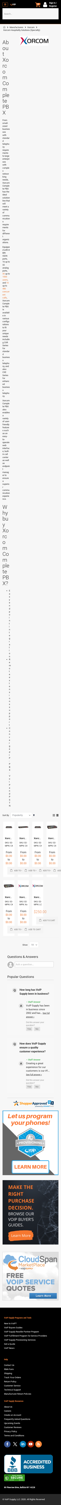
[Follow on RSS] (38, 1444)
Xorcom (30, 27)
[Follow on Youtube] (30, 1444)
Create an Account (12, 1415)
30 (3, 273)
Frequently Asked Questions (17, 1419)
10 (7, 283)
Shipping (8, 1373)
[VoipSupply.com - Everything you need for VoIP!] (13, 4)
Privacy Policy (10, 1431)
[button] (29, 1029)
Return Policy (10, 1381)
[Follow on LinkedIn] (23, 1444)
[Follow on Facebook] (7, 1444)
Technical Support (12, 1390)
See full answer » (34, 1074)
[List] (57, 815)
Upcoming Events (12, 1423)
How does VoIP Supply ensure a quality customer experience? (33, 1047)
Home (4, 27)
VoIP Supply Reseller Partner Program (21, 1331)
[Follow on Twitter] (15, 1445)
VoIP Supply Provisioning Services (20, 1340)
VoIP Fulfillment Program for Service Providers (25, 1336)
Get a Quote (9, 1344)
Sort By (5, 815)
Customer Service (12, 1385)
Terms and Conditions (14, 1435)
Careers (7, 1411)
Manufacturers (16, 27)
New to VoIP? (10, 1323)
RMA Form (9, 1369)
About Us (8, 1407)
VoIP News (9, 1348)
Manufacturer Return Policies (17, 1394)
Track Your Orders (12, 1377)
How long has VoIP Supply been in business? (34, 991)
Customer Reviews (12, 1427)
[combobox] (30, 14)
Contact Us (9, 1365)
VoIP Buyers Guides (13, 1327)
